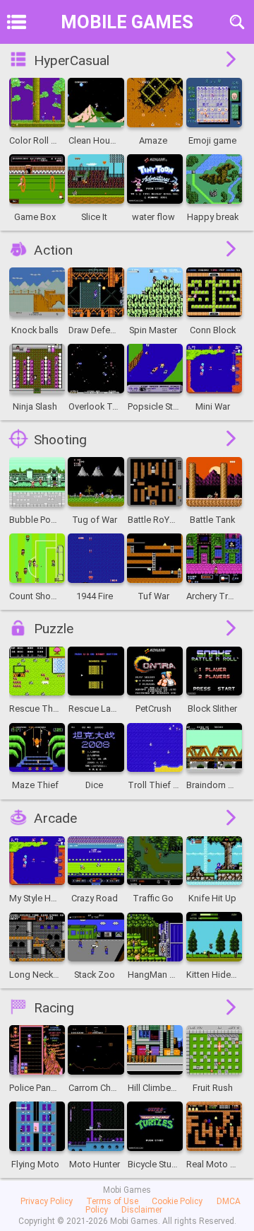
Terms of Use (112, 1201)
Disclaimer (141, 1210)
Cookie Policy (177, 1201)
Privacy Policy (46, 1201)
